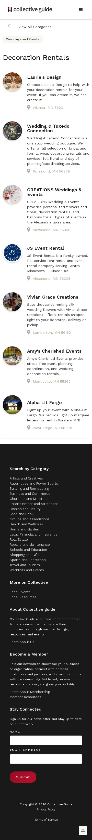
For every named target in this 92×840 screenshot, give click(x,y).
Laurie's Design (44, 77)
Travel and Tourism (25, 565)
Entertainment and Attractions (34, 504)
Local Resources (23, 597)
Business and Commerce (30, 494)
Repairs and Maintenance (30, 544)
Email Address (25, 750)
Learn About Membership (30, 692)
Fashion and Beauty (25, 509)
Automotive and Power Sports (34, 483)
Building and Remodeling (29, 488)
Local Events (20, 592)
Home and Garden (24, 529)
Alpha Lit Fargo (44, 402)
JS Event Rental (45, 248)
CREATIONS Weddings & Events (54, 192)
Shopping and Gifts (25, 555)
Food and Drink (21, 514)
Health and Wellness (26, 524)
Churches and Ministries (29, 499)
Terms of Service (46, 819)
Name (15, 732)
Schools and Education (28, 550)
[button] (81, 10)
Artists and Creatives (26, 478)
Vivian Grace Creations (52, 297)
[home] (30, 9)
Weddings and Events (22, 39)
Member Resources (25, 697)
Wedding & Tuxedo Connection (48, 128)
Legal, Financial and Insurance (33, 534)
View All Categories (34, 27)
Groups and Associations (30, 519)
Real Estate (19, 539)
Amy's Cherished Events (54, 351)
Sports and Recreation (28, 560)
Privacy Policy (46, 809)
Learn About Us (22, 642)
